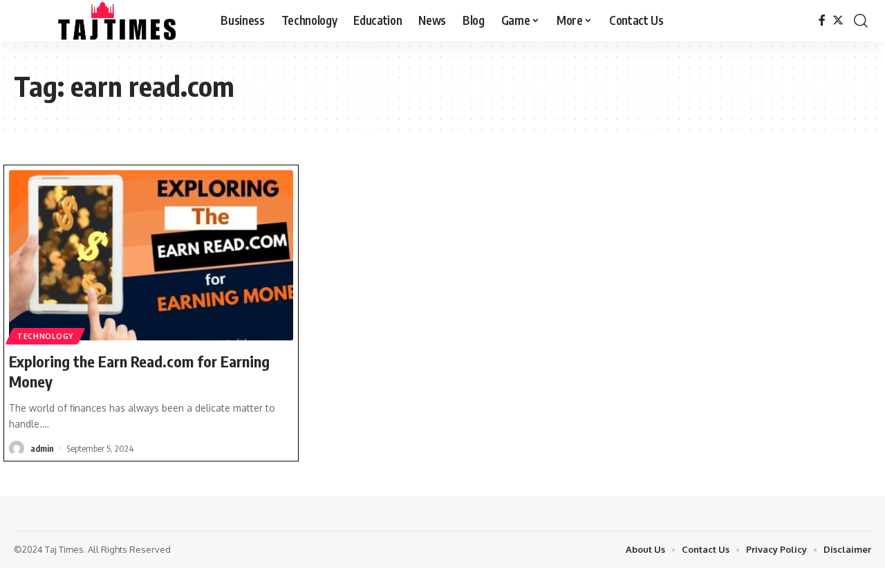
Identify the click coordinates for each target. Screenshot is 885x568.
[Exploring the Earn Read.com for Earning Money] (151, 255)
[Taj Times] (106, 21)
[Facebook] (822, 20)
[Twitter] (838, 20)
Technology (45, 336)
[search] (861, 21)
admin (42, 448)
